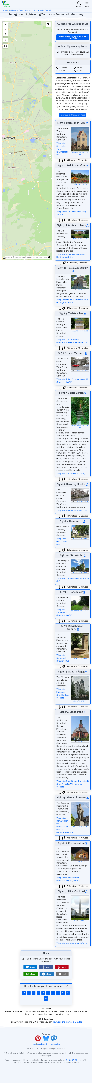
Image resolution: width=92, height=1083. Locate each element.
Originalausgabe (76, 425)
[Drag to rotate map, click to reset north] (5, 34)
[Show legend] (48, 24)
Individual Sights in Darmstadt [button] (73, 115)
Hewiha (75, 538)
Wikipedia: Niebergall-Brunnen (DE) (62, 658)
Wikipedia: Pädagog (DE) (61, 692)
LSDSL (75, 238)
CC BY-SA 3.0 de (82, 370)
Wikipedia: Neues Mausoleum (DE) (72, 300)
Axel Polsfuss (75, 610)
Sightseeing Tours (16, 10)
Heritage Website (64, 257)
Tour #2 (48, 10)
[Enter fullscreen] (5, 46)
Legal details (42, 1044)
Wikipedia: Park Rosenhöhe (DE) (71, 212)
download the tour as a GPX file (67, 1022)
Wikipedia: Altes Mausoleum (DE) (71, 254)
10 (46, 998)
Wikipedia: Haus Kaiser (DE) (61, 542)
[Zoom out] (5, 29)
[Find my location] (5, 40)
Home (4, 10)
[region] (27, 140)
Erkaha (75, 827)
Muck (75, 920)
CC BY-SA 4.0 (84, 331)
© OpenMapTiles (19, 257)
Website (60, 215)
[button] (30, 967)
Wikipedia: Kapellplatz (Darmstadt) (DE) (64, 612)
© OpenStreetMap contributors (36, 257)
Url (71, 784)
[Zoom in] (5, 24)
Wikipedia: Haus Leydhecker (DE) (71, 510)
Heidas (75, 184)
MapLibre (8, 257)
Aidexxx (75, 658)
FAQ (34, 1044)
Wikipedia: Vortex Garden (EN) (70, 474)
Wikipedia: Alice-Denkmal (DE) (70, 943)
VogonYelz (75, 331)
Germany (28, 10)
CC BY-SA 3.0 (82, 184)
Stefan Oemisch (76, 152)
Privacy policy (54, 1044)
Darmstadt (38, 10)
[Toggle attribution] (49, 257)
